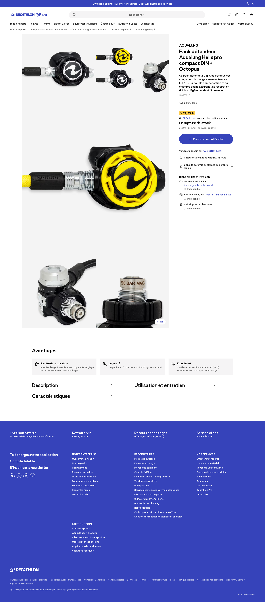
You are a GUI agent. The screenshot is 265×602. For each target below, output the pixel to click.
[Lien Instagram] (32, 475)
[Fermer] (252, 3)
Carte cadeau (245, 23)
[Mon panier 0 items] (251, 14)
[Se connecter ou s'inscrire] (244, 14)
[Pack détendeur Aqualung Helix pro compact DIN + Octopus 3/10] (95, 181)
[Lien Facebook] (12, 475)
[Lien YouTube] (25, 475)
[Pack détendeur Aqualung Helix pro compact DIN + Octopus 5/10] (132, 291)
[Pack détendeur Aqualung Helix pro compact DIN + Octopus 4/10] (59, 291)
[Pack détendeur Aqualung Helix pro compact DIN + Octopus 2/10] (59, 70)
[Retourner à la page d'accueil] (29, 15)
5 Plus (160, 322)
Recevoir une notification (208, 139)
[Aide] (236, 14)
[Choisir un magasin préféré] (229, 14)
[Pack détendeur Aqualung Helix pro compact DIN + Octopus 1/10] (132, 70)
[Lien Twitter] (19, 475)
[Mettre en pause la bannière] (247, 3)
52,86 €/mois (189, 118)
